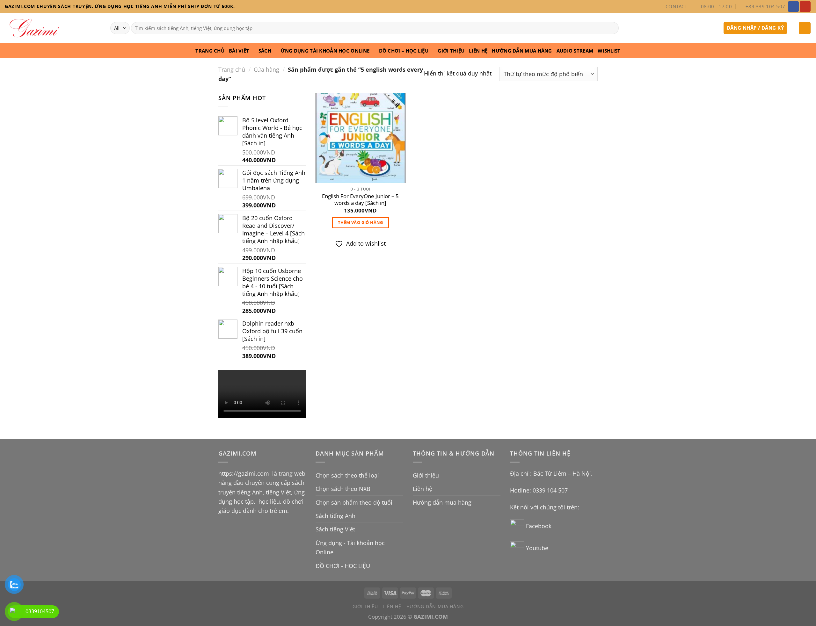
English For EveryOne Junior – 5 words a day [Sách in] (360, 199)
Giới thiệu (426, 475)
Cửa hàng (266, 69)
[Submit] (611, 28)
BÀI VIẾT (239, 50)
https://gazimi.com (244, 473)
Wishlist (609, 50)
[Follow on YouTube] (805, 6)
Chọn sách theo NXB (343, 489)
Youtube (537, 548)
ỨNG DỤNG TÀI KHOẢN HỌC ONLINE (325, 50)
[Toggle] (400, 475)
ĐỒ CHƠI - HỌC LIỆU (343, 566)
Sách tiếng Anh (335, 516)
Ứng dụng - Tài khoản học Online (350, 547)
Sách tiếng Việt (335, 529)
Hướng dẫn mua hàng (522, 50)
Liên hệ (422, 489)
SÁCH (265, 50)
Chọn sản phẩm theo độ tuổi (354, 502)
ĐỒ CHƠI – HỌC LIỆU (403, 50)
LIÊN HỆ (478, 50)
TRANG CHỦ (209, 50)
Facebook (539, 526)
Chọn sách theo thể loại (347, 475)
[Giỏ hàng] (805, 28)
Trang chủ (231, 69)
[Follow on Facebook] (793, 6)
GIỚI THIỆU (451, 50)
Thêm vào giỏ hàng (360, 222)
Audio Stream (575, 50)
